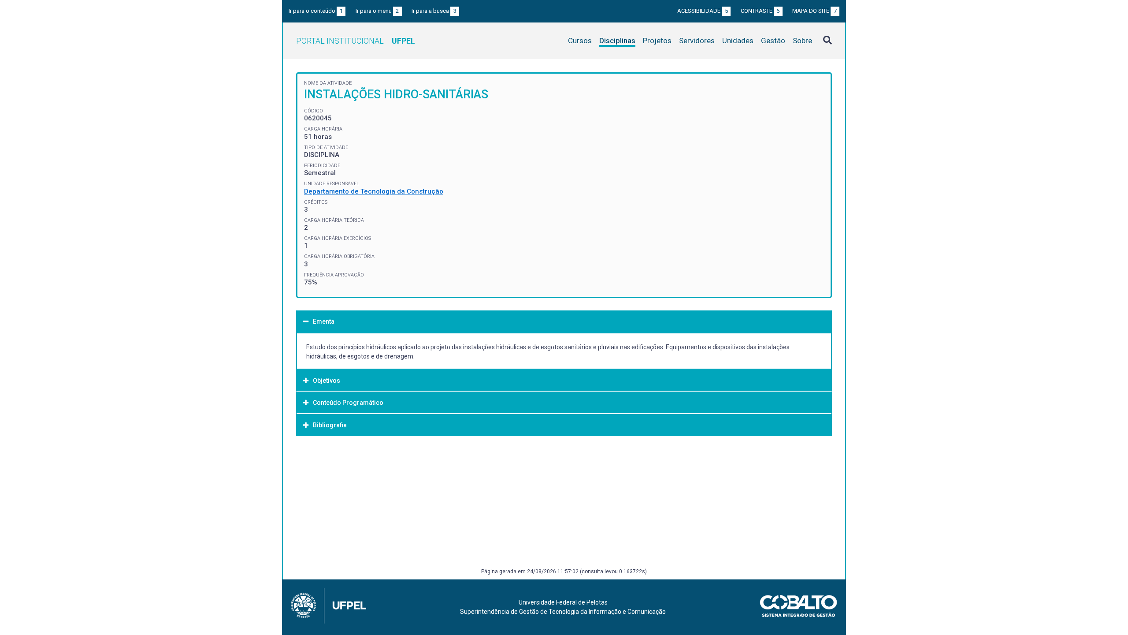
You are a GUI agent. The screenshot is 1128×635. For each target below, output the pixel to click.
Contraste (760, 10)
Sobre (802, 40)
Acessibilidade (702, 10)
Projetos (657, 40)
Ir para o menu (377, 10)
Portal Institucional (355, 40)
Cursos (580, 40)
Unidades (737, 40)
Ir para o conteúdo (316, 10)
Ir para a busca (434, 10)
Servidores (697, 40)
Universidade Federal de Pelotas (563, 602)
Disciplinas (617, 40)
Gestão (773, 40)
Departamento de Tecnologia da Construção (373, 191)
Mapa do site (814, 10)
